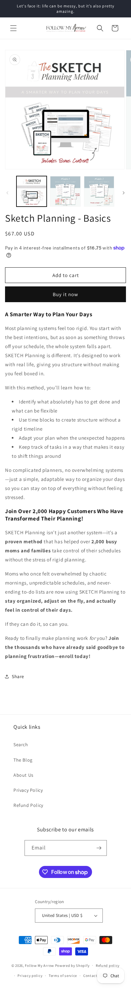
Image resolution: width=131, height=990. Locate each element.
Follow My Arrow (39, 965)
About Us (23, 775)
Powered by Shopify (72, 965)
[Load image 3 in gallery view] (99, 191)
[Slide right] (123, 192)
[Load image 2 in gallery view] (65, 191)
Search (20, 744)
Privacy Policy (28, 790)
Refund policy (108, 965)
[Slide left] (7, 192)
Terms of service (63, 975)
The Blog (23, 760)
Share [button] (18, 676)
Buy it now (65, 294)
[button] (13, 28)
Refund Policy (28, 805)
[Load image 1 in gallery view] (31, 191)
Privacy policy (29, 975)
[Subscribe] (99, 848)
